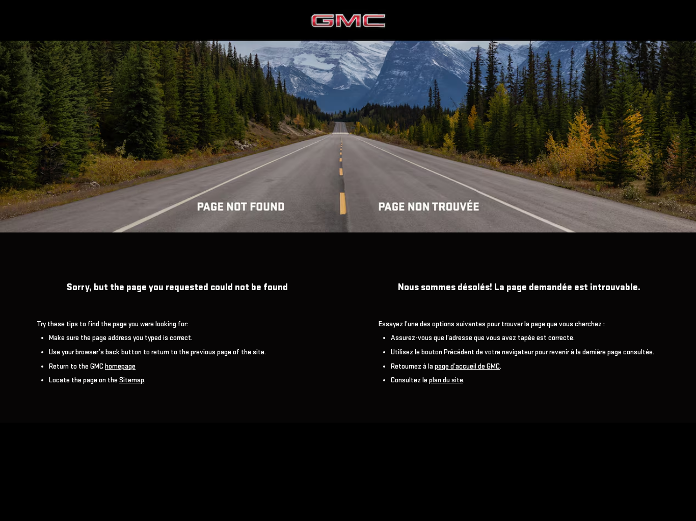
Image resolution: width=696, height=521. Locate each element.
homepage (120, 366)
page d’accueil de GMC (467, 366)
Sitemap (131, 380)
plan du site (446, 380)
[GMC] (348, 116)
